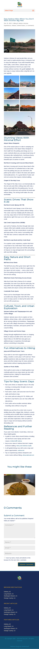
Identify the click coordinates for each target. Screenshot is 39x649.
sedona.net (21, 450)
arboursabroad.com (28, 455)
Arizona (25, 23)
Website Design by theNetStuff (19, 646)
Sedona (14, 25)
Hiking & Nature (18, 23)
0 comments (30, 25)
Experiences (7, 25)
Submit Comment (26, 564)
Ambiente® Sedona (16, 441)
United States (21, 25)
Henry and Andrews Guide (23, 446)
